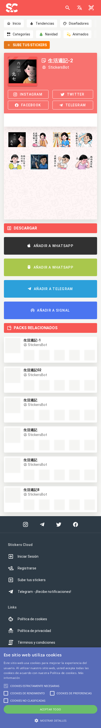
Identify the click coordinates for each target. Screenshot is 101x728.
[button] (79, 8)
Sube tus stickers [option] (32, 580)
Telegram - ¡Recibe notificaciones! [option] (44, 592)
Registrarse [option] (27, 568)
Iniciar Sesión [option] (28, 556)
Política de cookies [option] (32, 619)
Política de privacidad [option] (34, 631)
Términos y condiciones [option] (36, 642)
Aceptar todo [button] (50, 709)
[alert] (50, 687)
